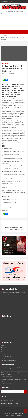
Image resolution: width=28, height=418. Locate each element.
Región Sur (4, 354)
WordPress (19, 415)
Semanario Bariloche (17, 413)
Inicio (2, 345)
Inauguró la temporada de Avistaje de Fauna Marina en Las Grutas (14, 228)
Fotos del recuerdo (6, 356)
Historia (3, 358)
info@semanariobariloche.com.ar (9, 403)
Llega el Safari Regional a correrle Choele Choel (13, 368)
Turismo (3, 352)
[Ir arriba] (25, 411)
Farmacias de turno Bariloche (8, 360)
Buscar (25, 392)
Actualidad (5, 63)
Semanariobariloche (18, 73)
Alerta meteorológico (9, 223)
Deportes (3, 350)
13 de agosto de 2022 (7, 73)
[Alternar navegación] (3, 32)
